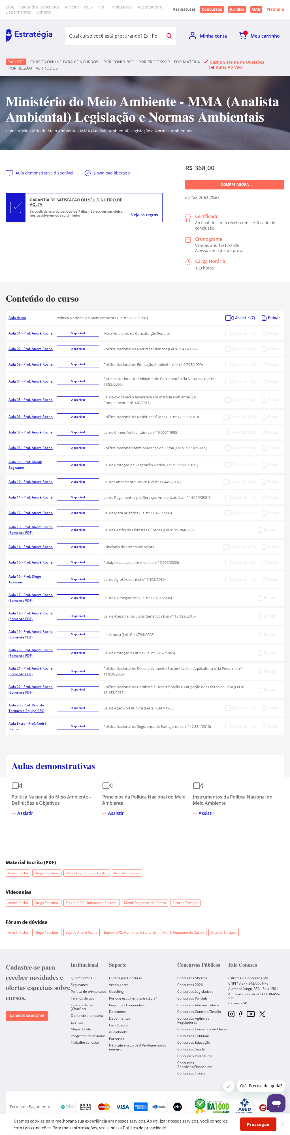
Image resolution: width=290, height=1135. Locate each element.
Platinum (275, 9)
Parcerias (116, 1038)
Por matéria (187, 62)
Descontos (117, 1011)
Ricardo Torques (127, 873)
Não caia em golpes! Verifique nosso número (137, 1047)
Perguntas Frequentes (126, 1005)
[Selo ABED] (245, 1106)
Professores (121, 7)
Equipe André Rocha (81, 932)
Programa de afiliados (88, 1035)
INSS (88, 7)
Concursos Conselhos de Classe (202, 1029)
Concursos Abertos (192, 978)
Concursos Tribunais (193, 1035)
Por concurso (119, 62)
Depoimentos (119, 1018)
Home (11, 130)
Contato (43, 12)
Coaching (116, 991)
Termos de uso (82, 998)
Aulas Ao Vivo (229, 67)
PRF (101, 7)
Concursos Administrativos (198, 1005)
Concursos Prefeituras (194, 1056)
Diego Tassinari (47, 873)
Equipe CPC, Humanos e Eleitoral (92, 902)
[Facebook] (240, 1014)
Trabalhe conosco (85, 1042)
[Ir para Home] (29, 36)
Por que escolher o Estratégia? (133, 998)
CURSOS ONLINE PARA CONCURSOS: (64, 62)
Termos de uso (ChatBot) (82, 1007)
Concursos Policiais (192, 998)
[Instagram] (231, 1014)
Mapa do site (81, 1029)
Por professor (154, 62)
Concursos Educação (193, 1042)
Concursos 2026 (190, 984)
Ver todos (47, 68)
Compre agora (235, 184)
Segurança (79, 984)
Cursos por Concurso (125, 978)
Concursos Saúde (191, 1049)
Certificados (118, 1025)
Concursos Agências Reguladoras (193, 1020)
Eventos (77, 1022)
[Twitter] (262, 1014)
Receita (72, 7)
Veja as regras (144, 215)
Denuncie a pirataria (87, 1015)
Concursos (212, 9)
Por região (20, 68)
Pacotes (16, 61)
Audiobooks (118, 1032)
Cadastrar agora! (27, 1015)
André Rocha (18, 873)
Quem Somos (81, 978)
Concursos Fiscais (191, 1073)
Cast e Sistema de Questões (237, 61)
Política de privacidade (88, 991)
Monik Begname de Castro (87, 873)
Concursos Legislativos (195, 991)
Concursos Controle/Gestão (199, 1011)
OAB (256, 9)
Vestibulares (119, 984)
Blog (10, 7)
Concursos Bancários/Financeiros (194, 1064)
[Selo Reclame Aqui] (212, 1106)
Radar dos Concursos (39, 7)
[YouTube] (251, 1014)
